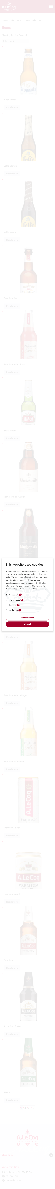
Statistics (12, 605)
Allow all (27, 624)
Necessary (13, 594)
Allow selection (27, 617)
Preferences (14, 599)
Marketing (13, 610)
